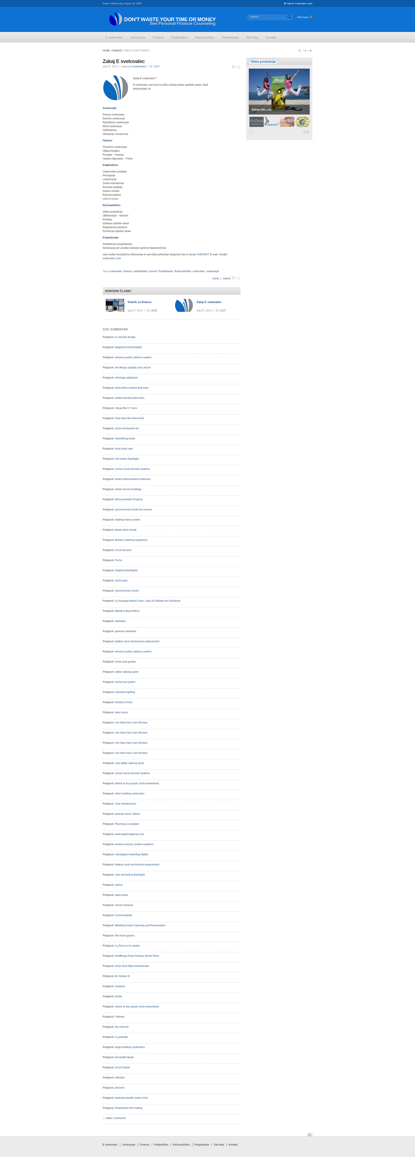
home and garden (125, 661)
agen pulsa (121, 895)
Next (308, 131)
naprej (226, 278)
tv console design (125, 337)
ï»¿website (121, 1037)
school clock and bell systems (132, 468)
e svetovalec (115, 271)
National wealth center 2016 (131, 1097)
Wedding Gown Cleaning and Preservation (140, 925)
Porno (118, 560)
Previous (304, 131)
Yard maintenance (125, 803)
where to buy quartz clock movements (137, 783)
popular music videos (127, 813)
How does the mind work (129, 418)
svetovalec (199, 271)
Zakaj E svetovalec (208, 302)
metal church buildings (128, 489)
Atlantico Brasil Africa (127, 610)
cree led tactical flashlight (130, 874)
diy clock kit (121, 1026)
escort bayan (122, 1067)
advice (119, 884)
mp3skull (120, 621)
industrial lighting (125, 692)
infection (120, 1077)
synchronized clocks (127, 590)
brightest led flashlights (128, 347)
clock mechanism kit (127, 428)
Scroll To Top (309, 1134)
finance (128, 271)
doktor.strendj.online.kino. (130, 397)
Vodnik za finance (139, 302)
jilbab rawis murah (126, 529)
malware (120, 986)
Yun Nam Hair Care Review (131, 722)
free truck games (124, 935)
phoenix (119, 1087)
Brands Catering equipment (131, 539)
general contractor (125, 631)
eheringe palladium (126, 377)
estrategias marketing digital (131, 854)
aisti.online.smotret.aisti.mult (131, 387)
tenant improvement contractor (133, 479)
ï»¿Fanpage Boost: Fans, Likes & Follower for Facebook (147, 600)
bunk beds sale (124, 448)
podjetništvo (141, 271)
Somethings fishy (125, 438)
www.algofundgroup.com (129, 834)
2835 (154, 310)
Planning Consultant (127, 824)
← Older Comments (114, 1118)
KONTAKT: (203, 254)
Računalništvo (182, 271)
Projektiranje (165, 271)
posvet (153, 271)
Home (106, 50)
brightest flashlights (126, 570)
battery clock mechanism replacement (137, 641)
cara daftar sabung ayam (129, 763)
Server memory (124, 905)
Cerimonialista (123, 915)
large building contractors (130, 1047)
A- (300, 50)
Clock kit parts (123, 550)
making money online (127, 519)
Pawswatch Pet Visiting (128, 1108)
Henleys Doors (123, 702)
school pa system (125, 681)
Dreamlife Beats (124, 1057)
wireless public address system (133, 357)
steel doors (121, 712)
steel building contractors (129, 793)
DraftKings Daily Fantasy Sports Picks (137, 955)
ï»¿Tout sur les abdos (127, 945)
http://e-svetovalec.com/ (299, 3)
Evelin (118, 996)
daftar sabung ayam (126, 671)
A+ (311, 50)
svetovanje (212, 271)
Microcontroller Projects (129, 499)
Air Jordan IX (122, 976)
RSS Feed (302, 17)
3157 (157, 66)
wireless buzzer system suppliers (134, 844)
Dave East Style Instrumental (132, 966)
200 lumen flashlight (127, 458)
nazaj (215, 278)
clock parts (121, 580)
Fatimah (119, 1016)
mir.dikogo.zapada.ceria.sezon (133, 367)
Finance (117, 50)
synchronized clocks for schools (133, 509)
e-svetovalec (138, 66)
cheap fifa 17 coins (126, 408)
